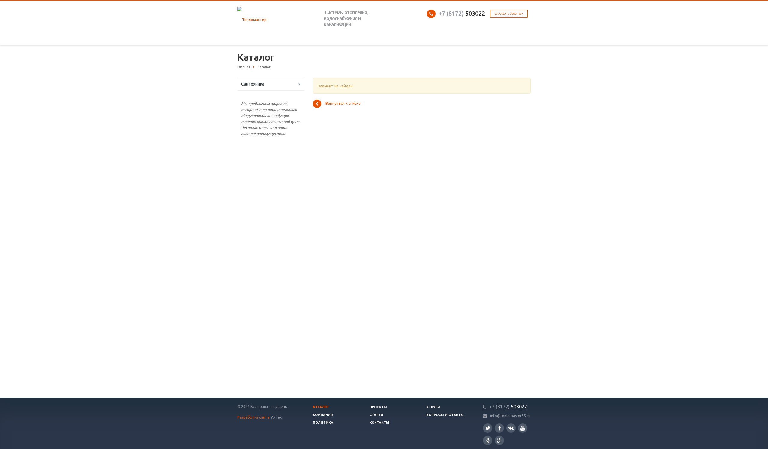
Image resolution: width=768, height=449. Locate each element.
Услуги (433, 407)
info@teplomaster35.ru (510, 416)
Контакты (379, 422)
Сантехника (252, 84)
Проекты (378, 407)
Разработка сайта (253, 417)
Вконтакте (511, 428)
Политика (323, 422)
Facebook (499, 428)
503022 (462, 13)
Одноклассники (487, 440)
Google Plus (499, 440)
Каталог (321, 407)
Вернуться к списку (343, 103)
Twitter (487, 428)
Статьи (376, 415)
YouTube (522, 428)
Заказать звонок (509, 13)
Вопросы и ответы (445, 415)
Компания (323, 415)
